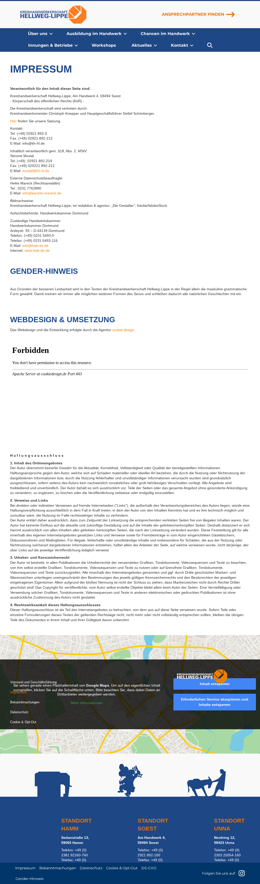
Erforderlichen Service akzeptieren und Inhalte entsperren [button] (214, 702)
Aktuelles (142, 45)
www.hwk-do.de (37, 250)
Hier (13, 121)
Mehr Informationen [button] (87, 703)
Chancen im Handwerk (165, 33)
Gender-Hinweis (29, 878)
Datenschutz (19, 712)
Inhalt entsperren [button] (215, 684)
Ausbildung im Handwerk (94, 33)
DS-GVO (16, 732)
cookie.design (123, 330)
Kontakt (179, 45)
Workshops (104, 45)
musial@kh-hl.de (35, 171)
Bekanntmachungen (24, 702)
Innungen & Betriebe (50, 45)
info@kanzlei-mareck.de (41, 193)
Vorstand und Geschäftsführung (33, 682)
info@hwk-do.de (35, 246)
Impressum (18, 692)
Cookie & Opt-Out (23, 722)
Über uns (37, 33)
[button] (51, 33)
